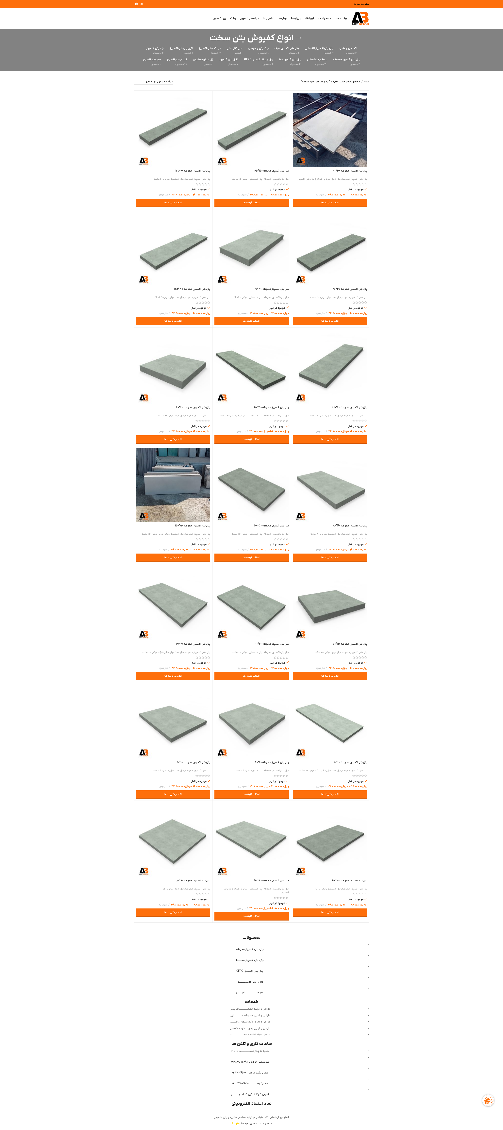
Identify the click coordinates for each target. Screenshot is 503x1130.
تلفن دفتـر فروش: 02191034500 (250, 1073)
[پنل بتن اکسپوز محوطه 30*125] (330, 248)
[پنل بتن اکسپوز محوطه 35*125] (173, 248)
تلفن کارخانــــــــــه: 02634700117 (250, 1084)
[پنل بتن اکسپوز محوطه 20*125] (173, 130)
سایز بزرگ (325, 179)
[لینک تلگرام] (136, 4)
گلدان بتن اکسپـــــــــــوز (249, 982)
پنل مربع (336, 179)
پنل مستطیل (255, 179)
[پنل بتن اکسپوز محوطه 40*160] (251, 366)
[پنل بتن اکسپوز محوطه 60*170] (330, 721)
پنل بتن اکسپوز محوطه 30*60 (272, 289)
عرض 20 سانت (161, 179)
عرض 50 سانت (239, 534)
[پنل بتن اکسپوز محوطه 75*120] (330, 840)
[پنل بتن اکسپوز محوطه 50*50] (330, 603)
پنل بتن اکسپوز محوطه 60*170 (350, 762)
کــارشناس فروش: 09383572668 (250, 1062)
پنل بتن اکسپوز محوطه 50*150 (192, 526)
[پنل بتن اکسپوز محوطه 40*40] (173, 366)
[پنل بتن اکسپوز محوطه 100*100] (330, 130)
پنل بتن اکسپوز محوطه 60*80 (193, 762)
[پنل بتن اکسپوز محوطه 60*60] (251, 721)
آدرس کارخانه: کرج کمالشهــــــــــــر (250, 1094)
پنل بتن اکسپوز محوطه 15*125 (271, 171)
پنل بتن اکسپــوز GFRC (249, 971)
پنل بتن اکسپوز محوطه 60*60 (272, 762)
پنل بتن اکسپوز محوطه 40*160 (271, 407)
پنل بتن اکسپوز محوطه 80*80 (193, 881)
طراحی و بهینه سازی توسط (252, 1123)
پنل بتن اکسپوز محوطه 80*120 (271, 881)
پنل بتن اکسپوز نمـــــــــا (250, 960)
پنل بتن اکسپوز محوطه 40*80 (350, 526)
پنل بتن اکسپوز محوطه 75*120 (349, 881)
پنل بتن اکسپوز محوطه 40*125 (349, 407)
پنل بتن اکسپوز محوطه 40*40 (193, 407)
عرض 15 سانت (239, 179)
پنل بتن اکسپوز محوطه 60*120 (193, 644)
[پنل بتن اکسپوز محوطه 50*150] (173, 485)
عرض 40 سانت (318, 415)
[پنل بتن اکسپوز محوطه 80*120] (251, 840)
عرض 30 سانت (318, 297)
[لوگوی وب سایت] (360, 18)
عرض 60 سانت (239, 652)
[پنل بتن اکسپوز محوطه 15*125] (251, 130)
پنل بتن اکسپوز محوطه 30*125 (349, 289)
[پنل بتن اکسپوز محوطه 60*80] (173, 721)
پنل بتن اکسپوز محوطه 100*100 (349, 171)
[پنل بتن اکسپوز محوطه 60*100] (251, 603)
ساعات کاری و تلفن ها (251, 1044)
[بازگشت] (299, 38)
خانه (366, 82)
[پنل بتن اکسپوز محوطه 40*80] (330, 485)
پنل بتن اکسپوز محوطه (354, 179)
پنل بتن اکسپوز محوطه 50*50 (350, 644)
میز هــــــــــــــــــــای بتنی (249, 992)
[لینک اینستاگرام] (141, 4)
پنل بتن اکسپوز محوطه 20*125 (192, 171)
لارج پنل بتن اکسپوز (308, 179)
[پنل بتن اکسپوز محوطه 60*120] (173, 603)
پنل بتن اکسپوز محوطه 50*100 (271, 526)
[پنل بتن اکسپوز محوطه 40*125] (330, 366)
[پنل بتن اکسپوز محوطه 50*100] (251, 485)
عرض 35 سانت (161, 297)
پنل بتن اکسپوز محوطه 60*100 (272, 644)
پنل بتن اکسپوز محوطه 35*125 (192, 289)
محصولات (251, 937)
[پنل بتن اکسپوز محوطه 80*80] (173, 840)
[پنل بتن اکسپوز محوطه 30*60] (251, 248)
